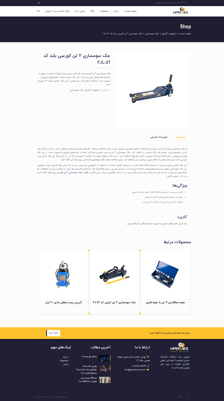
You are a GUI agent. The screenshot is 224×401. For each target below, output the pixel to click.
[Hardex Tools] (181, 11)
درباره (65, 357)
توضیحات (180, 137)
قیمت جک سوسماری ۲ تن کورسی (72, 172)
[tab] (180, 137)
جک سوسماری (152, 34)
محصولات (63, 360)
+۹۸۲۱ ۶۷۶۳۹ (181, 2)
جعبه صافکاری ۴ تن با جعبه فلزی (165, 302)
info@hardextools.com (164, 2)
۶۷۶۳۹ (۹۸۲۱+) (139, 366)
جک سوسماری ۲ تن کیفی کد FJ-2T (114, 302)
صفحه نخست (185, 34)
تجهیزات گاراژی (169, 34)
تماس (65, 364)
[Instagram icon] (39, 3)
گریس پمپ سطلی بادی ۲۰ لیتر (63, 302)
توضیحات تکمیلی (158, 137)
